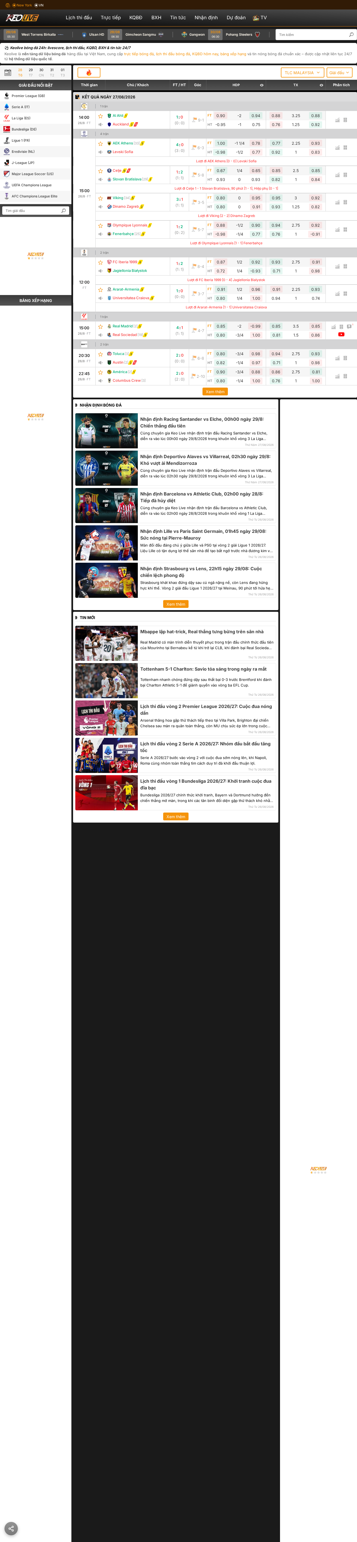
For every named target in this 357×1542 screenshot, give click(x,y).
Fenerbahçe (123, 233)
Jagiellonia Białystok (130, 270)
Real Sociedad (125, 334)
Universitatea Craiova (131, 298)
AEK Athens (123, 143)
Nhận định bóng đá (101, 405)
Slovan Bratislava (127, 179)
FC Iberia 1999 (125, 262)
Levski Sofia (123, 151)
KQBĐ (136, 17)
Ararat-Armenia (126, 289)
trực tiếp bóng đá (139, 54)
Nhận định (206, 17)
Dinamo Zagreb (126, 206)
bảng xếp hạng (233, 54)
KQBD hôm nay (205, 54)
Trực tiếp (111, 17)
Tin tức (178, 17)
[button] (354, 34)
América (120, 371)
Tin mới (87, 617)
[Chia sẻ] (11, 1528)
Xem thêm (215, 391)
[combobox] (302, 72)
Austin (118, 362)
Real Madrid (123, 326)
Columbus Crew (127, 380)
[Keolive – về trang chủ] (28, 17)
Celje (117, 170)
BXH (156, 17)
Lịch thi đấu (79, 17)
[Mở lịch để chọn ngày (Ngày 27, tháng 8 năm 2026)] (9, 72)
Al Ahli (118, 115)
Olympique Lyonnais (130, 225)
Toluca (118, 353)
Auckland (121, 124)
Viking (118, 197)
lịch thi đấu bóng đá (173, 54)
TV (263, 17)
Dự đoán (236, 17)
